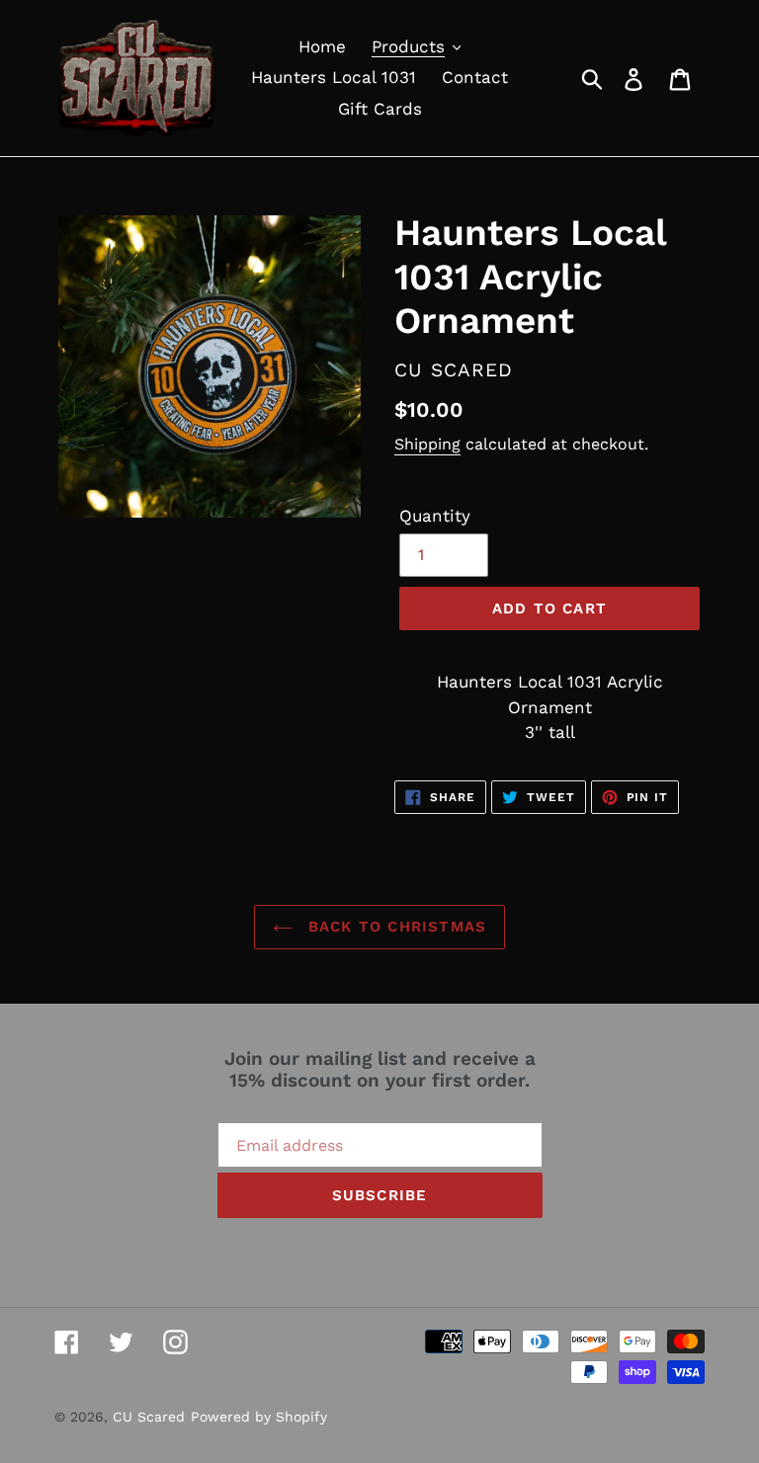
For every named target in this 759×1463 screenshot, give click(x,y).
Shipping (427, 444)
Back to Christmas (394, 926)
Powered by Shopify (259, 1416)
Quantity (434, 516)
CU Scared (149, 1416)
